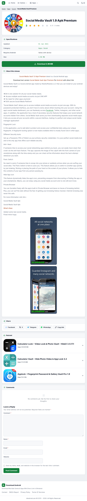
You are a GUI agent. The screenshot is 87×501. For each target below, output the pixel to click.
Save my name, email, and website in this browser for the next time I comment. (32, 465)
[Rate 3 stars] (39, 26)
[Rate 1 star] (30, 26)
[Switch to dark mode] (83, 3)
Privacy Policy (25, 492)
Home (13, 3)
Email (6, 448)
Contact (4, 492)
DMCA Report (14, 492)
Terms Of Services (38, 492)
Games (22, 3)
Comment (7, 413)
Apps (34, 3)
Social (14, 9)
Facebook (49, 110)
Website (6, 457)
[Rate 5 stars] (47, 26)
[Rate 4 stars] (43, 26)
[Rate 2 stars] (34, 26)
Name (6, 439)
